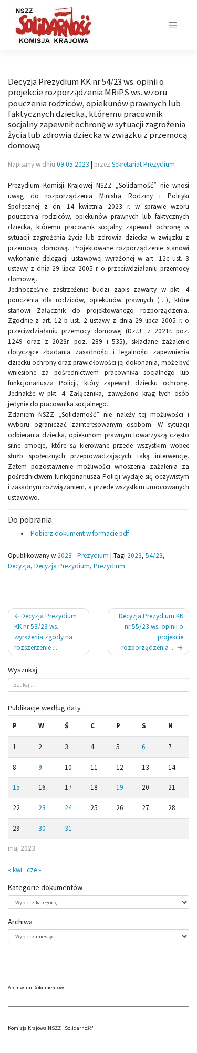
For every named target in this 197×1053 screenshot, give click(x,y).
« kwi (15, 869)
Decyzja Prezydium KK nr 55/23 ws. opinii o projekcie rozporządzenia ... (151, 631)
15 (16, 787)
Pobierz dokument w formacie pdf (79, 533)
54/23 (154, 555)
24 (68, 807)
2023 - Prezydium (83, 555)
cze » (34, 869)
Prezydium (109, 565)
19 (119, 787)
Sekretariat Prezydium (143, 164)
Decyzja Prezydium (62, 565)
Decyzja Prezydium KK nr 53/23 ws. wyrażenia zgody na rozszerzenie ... (45, 631)
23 (42, 807)
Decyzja (19, 565)
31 (68, 828)
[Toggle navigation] (173, 25)
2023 (134, 555)
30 (42, 828)
